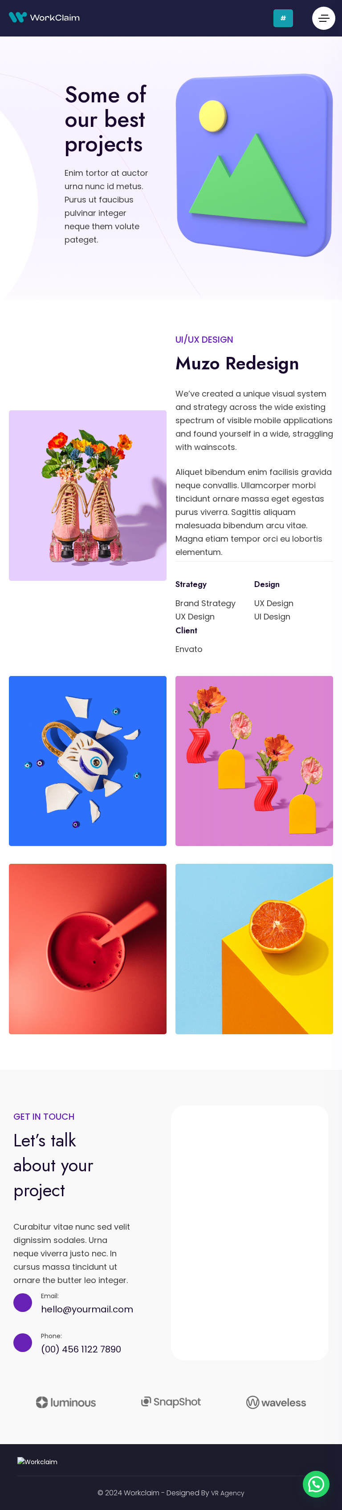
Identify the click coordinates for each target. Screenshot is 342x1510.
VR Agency (227, 1493)
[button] (316, 1484)
